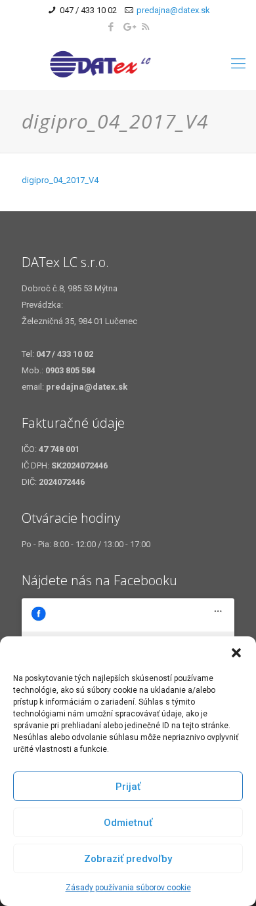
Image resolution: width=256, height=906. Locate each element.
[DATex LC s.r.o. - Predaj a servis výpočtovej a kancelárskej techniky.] (128, 63)
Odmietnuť (128, 823)
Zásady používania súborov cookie (128, 887)
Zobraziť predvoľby (128, 859)
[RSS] (145, 27)
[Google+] (128, 27)
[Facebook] (111, 27)
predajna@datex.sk (173, 10)
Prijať (128, 787)
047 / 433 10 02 (88, 10)
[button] (236, 652)
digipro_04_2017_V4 (60, 180)
